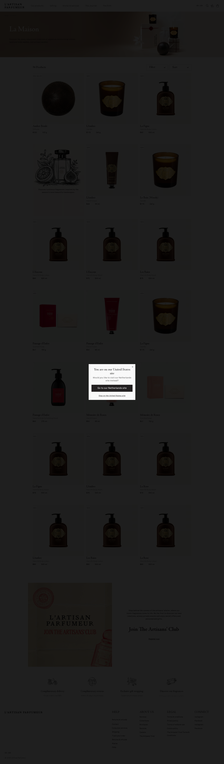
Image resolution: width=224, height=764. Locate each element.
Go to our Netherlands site (112, 388)
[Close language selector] (132, 366)
